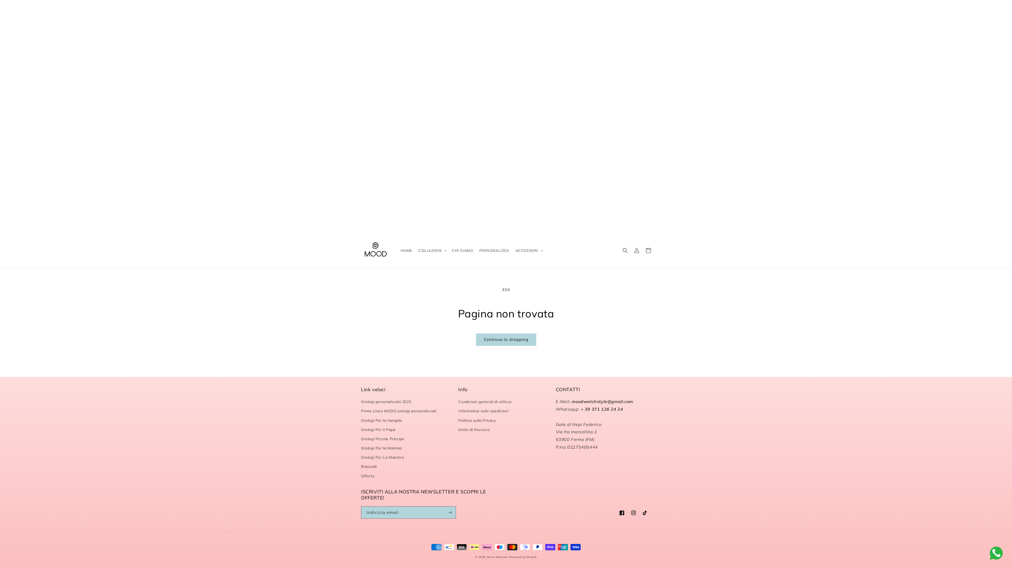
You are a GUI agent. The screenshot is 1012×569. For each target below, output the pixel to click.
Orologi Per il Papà (378, 429)
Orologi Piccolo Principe (382, 438)
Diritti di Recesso (474, 429)
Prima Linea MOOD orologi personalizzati (398, 411)
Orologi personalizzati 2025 (386, 401)
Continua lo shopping (506, 339)
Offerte (367, 476)
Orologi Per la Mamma (381, 448)
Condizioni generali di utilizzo (485, 401)
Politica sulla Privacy (477, 420)
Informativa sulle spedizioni (483, 411)
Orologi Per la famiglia (381, 420)
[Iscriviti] (450, 512)
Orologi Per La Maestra (382, 457)
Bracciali (369, 466)
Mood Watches (498, 557)
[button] (432, 250)
